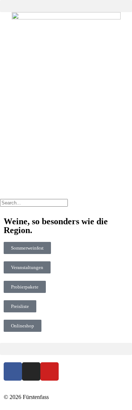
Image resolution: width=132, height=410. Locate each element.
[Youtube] (49, 371)
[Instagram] (31, 371)
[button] (66, 6)
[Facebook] (13, 371)
